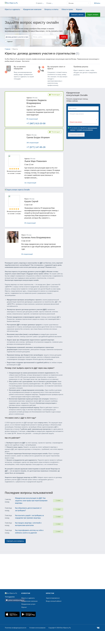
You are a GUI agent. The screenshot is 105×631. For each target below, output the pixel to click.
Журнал (79, 9)
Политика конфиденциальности (15, 628)
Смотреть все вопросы (15, 541)
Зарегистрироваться (53, 598)
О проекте (39, 3)
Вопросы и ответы (51, 9)
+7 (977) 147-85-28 (36, 147)
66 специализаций (27, 254)
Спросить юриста (76, 134)
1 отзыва (18, 173)
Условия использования (37, 628)
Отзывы (48, 3)
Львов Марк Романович (35, 161)
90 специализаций (32, 119)
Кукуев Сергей (31, 201)
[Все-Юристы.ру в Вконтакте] (98, 628)
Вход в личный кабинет (54, 601)
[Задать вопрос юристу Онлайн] (17, 191)
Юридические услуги (28, 604)
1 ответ (58, 500)
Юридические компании (32, 9)
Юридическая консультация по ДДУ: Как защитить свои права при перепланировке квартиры (31, 500)
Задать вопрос (92, 14)
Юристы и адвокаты (12, 9)
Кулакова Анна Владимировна (36, 237)
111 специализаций (30, 183)
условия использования (85, 130)
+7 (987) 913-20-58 (36, 123)
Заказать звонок (77, 14)
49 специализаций (30, 223)
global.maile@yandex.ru (16, 600)
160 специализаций (32, 142)
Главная (7, 49)
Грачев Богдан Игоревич (38, 137)
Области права (67, 9)
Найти (63, 37)
